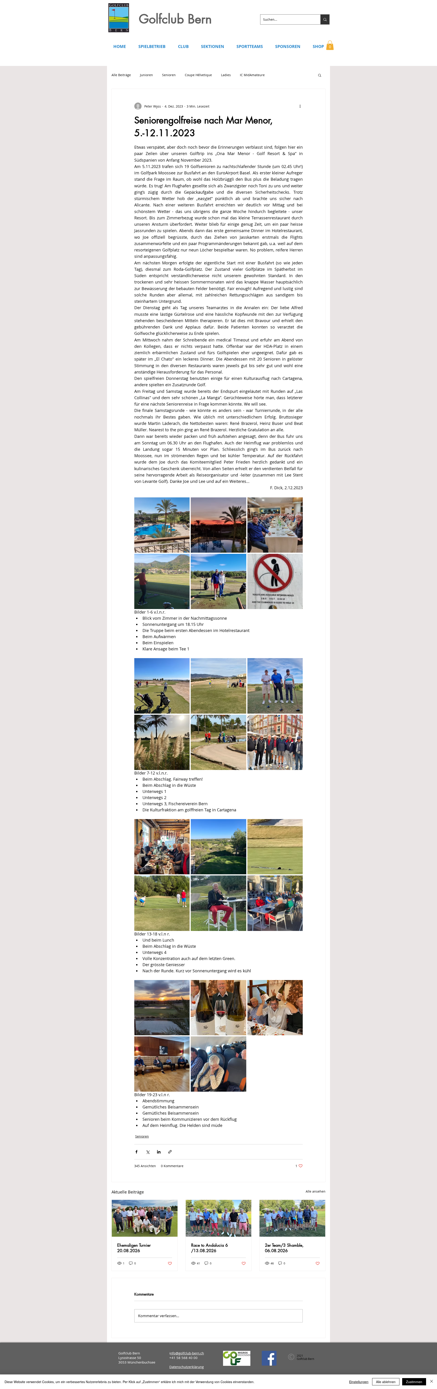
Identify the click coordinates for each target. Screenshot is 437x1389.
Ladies (226, 75)
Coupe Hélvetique (198, 75)
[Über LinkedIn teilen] (159, 1152)
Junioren (146, 75)
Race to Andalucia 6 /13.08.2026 (209, 1247)
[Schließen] (431, 1381)
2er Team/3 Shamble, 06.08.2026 (284, 1247)
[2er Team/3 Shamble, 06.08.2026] (292, 1218)
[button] (330, 45)
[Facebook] (269, 1358)
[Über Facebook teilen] (136, 1152)
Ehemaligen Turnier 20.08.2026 (134, 1247)
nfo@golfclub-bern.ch (187, 1353)
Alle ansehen (315, 1191)
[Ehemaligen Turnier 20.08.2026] (145, 1218)
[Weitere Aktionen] (300, 106)
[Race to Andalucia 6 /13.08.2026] (219, 1218)
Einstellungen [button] (358, 1381)
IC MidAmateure (252, 75)
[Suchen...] (324, 19)
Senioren (169, 75)
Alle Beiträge (121, 75)
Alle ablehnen (386, 1381)
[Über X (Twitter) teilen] (147, 1152)
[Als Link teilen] (170, 1152)
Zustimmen (414, 1381)
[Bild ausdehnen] (162, 525)
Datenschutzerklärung (186, 1366)
